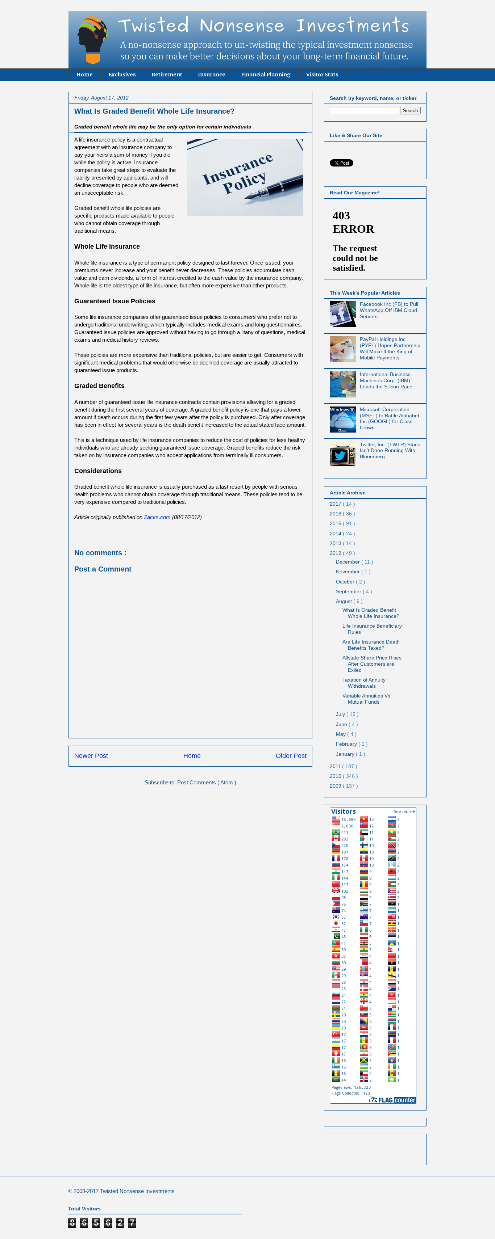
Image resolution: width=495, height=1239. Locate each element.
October (346, 582)
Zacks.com (157, 517)
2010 (336, 776)
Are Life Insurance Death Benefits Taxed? (371, 645)
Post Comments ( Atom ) (206, 782)
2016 (336, 514)
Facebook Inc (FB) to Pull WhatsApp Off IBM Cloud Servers (389, 310)
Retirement (166, 74)
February (347, 744)
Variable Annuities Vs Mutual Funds (366, 699)
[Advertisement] (372, 1147)
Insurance (211, 74)
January (346, 754)
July (341, 714)
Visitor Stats (322, 74)
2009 (336, 786)
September (349, 591)
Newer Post (91, 755)
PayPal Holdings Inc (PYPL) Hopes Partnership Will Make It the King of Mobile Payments (390, 348)
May (341, 734)
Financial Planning (266, 74)
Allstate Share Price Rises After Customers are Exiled (372, 664)
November (348, 571)
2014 (336, 533)
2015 (336, 523)
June (342, 724)
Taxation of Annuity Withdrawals (364, 683)
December (348, 562)
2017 (336, 504)
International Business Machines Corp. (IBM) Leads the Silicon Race (386, 380)
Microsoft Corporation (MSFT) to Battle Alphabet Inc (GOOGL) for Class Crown (389, 418)
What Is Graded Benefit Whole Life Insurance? (370, 613)
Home (84, 74)
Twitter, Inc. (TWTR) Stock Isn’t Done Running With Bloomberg (390, 451)
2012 (336, 553)
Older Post (291, 755)
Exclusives (122, 74)
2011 (336, 766)
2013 (336, 543)
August (344, 601)
